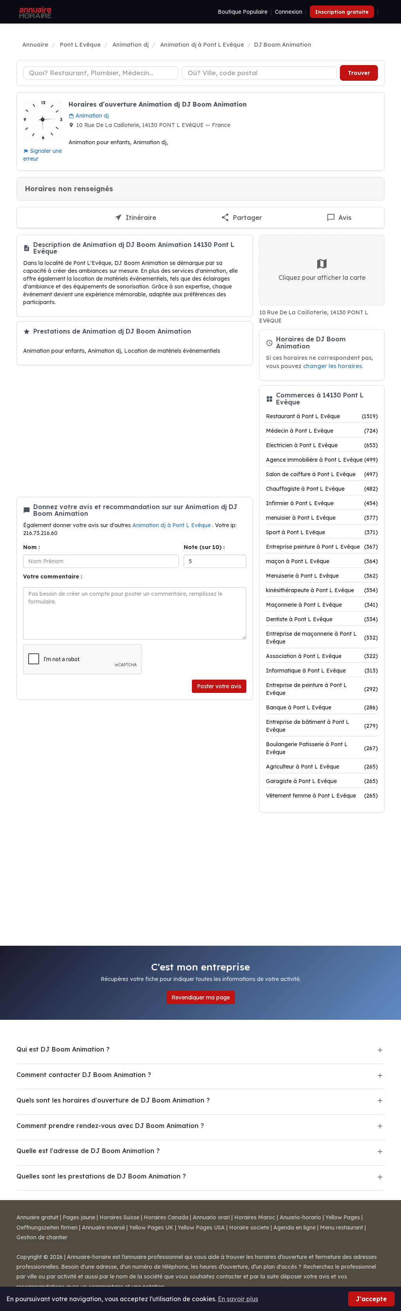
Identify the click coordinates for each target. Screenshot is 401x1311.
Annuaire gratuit (37, 1217)
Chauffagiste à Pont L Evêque (322, 488)
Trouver (359, 72)
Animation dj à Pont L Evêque (172, 525)
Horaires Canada (166, 1217)
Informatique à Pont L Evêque (322, 670)
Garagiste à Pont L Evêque (322, 781)
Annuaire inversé (103, 1227)
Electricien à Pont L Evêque (322, 445)
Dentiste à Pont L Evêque (322, 619)
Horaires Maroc (254, 1217)
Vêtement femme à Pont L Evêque (322, 795)
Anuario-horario (300, 1217)
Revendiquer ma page (201, 997)
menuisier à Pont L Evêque (322, 517)
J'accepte (371, 1299)
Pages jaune (79, 1217)
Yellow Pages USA (201, 1227)
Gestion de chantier (41, 1237)
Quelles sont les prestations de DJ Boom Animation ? (101, 1176)
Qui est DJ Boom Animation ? (63, 1049)
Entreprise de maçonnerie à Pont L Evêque (322, 637)
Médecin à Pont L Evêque (322, 430)
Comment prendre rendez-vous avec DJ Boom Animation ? (110, 1126)
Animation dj (91, 115)
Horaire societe (249, 1227)
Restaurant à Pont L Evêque (322, 416)
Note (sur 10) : (204, 547)
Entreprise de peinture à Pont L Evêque (322, 689)
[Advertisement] (135, 431)
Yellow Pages (342, 1217)
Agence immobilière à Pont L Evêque (322, 459)
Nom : (31, 547)
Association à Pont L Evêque (322, 656)
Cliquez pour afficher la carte (322, 277)
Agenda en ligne (294, 1227)
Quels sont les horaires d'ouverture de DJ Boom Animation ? (113, 1100)
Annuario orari (211, 1217)
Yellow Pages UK (151, 1227)
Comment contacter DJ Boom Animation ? (83, 1075)
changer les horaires (332, 366)
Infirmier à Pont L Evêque (322, 503)
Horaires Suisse (119, 1217)
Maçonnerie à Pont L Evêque (322, 604)
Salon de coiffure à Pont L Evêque (322, 474)
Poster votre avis (219, 686)
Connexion (288, 11)
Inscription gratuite (341, 12)
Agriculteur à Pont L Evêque (322, 766)
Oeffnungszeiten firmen (47, 1227)
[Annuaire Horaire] (34, 12)
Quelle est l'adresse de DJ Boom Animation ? (88, 1151)
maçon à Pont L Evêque (322, 561)
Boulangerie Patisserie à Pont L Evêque (322, 748)
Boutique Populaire (242, 11)
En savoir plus (238, 1299)
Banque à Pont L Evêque (322, 707)
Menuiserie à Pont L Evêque (322, 575)
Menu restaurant (341, 1227)
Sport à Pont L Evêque (322, 532)
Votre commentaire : (52, 576)
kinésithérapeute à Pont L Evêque (322, 590)
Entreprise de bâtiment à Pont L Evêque (322, 725)
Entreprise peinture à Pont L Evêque (322, 546)
